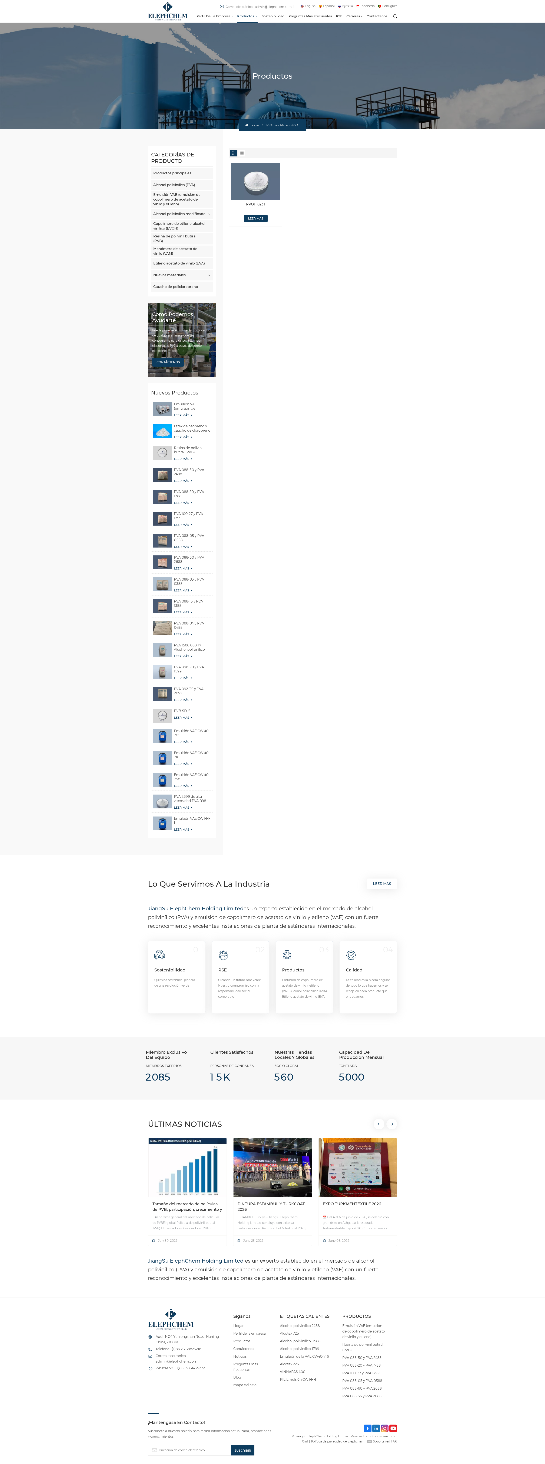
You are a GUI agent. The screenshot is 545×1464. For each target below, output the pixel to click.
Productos (246, 16)
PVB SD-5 (182, 711)
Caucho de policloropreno (175, 287)
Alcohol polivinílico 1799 (299, 1349)
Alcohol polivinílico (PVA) (174, 185)
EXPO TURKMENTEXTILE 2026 (352, 1204)
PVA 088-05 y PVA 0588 (189, 538)
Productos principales (172, 173)
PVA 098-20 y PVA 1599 (189, 669)
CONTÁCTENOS (168, 362)
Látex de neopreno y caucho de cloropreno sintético (192, 428)
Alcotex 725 (289, 1333)
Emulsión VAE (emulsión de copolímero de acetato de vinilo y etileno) (177, 199)
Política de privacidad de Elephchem (337, 1441)
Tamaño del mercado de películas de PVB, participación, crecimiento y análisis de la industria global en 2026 (187, 1207)
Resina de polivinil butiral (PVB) (174, 238)
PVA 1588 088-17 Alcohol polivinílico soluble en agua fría (189, 647)
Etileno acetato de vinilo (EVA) (179, 263)
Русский (347, 6)
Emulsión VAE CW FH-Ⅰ (192, 821)
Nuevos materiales (169, 275)
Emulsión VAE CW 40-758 (192, 777)
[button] (379, 1124)
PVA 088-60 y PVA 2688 (189, 559)
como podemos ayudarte (172, 317)
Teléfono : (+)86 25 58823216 (178, 1349)
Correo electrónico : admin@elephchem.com (259, 7)
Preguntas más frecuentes (310, 16)
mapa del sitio (245, 1385)
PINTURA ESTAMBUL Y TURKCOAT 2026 (271, 1207)
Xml (305, 1441)
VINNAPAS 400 (292, 1372)
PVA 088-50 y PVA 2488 (189, 472)
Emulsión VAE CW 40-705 (192, 733)
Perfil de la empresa (213, 16)
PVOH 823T (255, 204)
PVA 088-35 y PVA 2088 (362, 1396)
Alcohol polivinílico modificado (179, 214)
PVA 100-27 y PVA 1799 (188, 516)
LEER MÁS (182, 415)
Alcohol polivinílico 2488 (300, 1326)
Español (329, 6)
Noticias (240, 1356)
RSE (339, 16)
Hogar (254, 125)
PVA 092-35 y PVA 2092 (189, 691)
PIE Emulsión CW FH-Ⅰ (298, 1379)
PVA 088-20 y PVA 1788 (189, 494)
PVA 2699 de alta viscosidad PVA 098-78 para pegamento (190, 799)
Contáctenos (377, 16)
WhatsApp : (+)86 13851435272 (180, 1368)
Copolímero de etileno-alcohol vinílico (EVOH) (179, 226)
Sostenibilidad (273, 16)
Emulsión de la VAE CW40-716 (304, 1356)
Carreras (353, 16)
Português (389, 6)
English (310, 6)
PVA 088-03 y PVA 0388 (189, 581)
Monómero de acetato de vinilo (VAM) (175, 251)
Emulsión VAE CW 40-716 (192, 755)
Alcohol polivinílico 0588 (300, 1341)
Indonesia (368, 6)
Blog (237, 1377)
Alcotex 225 (289, 1364)
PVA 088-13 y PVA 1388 (188, 603)
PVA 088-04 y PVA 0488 (189, 625)
